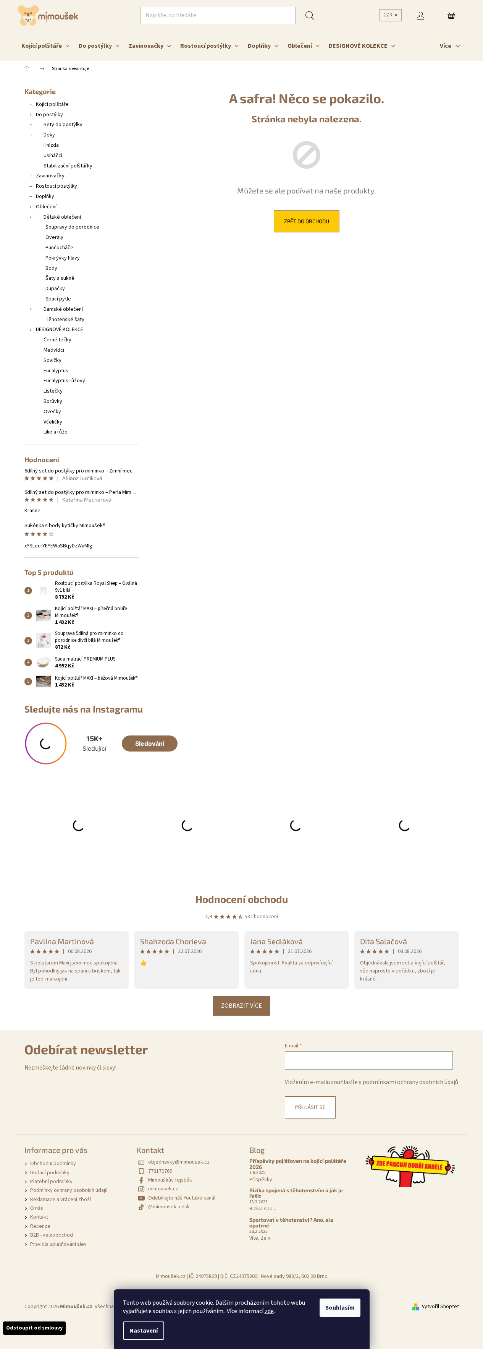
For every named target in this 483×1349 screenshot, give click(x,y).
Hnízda (51, 145)
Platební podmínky (51, 1181)
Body (51, 268)
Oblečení (46, 207)
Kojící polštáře (52, 104)
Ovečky (52, 412)
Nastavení (143, 1330)
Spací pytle (58, 299)
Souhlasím (340, 1308)
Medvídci (54, 350)
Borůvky (53, 401)
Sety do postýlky (63, 124)
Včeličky (53, 422)
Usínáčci (53, 155)
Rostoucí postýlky (56, 186)
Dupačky (55, 288)
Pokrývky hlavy (62, 258)
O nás (36, 1208)
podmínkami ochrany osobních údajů (410, 1082)
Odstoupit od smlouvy (34, 1328)
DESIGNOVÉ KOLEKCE (59, 329)
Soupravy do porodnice (72, 227)
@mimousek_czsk (169, 1207)
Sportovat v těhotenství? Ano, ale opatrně (291, 1223)
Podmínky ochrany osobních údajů (69, 1190)
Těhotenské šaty (64, 319)
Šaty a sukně (59, 278)
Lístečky (53, 391)
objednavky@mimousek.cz (179, 1162)
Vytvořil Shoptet (440, 1306)
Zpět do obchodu (306, 221)
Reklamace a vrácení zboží (60, 1199)
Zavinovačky (50, 176)
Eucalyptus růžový (64, 381)
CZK (388, 15)
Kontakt (39, 1217)
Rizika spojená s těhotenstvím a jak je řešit (296, 1193)
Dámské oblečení (63, 309)
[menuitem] (45, 46)
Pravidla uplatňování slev (58, 1244)
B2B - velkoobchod (51, 1235)
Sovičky (52, 360)
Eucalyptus (56, 371)
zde (269, 1311)
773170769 (160, 1171)
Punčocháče (59, 248)
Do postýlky (49, 115)
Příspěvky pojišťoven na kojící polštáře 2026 (297, 1164)
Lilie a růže (56, 432)
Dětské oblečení (62, 217)
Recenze (40, 1226)
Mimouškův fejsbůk (170, 1180)
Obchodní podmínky (53, 1163)
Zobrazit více (241, 1006)
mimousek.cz (163, 1189)
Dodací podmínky (49, 1173)
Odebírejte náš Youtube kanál (181, 1198)
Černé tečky (57, 340)
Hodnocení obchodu (241, 899)
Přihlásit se (310, 1107)
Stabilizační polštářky (68, 166)
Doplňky (45, 196)
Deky (49, 135)
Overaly (54, 237)
